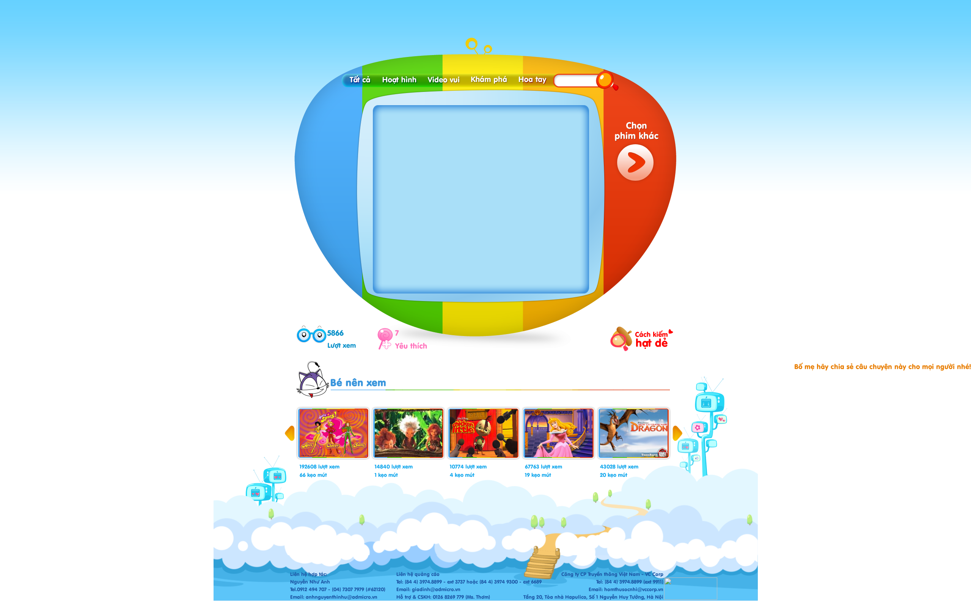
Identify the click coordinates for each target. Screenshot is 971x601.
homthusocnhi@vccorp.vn (633, 589)
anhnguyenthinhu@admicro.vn (341, 597)
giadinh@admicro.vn (436, 589)
